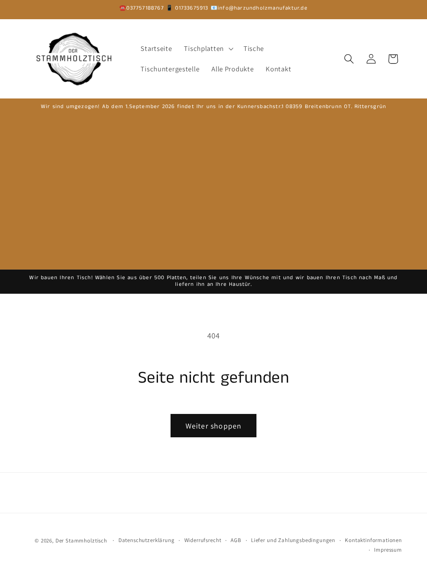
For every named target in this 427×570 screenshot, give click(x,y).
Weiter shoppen (214, 426)
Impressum (388, 549)
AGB (236, 540)
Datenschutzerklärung (146, 540)
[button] (207, 48)
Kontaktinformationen (373, 540)
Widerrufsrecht (202, 540)
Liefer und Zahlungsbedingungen (293, 540)
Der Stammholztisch (81, 540)
